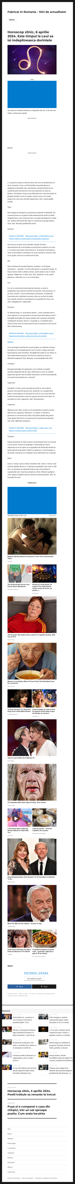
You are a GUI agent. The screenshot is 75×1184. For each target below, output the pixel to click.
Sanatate (11, 1162)
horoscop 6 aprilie (49, 993)
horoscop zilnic (23, 995)
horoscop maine (13, 995)
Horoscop (32, 993)
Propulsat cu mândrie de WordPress (46, 1178)
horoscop (40, 993)
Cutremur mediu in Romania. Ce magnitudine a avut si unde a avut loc (24, 1058)
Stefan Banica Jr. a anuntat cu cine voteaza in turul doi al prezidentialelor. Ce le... (23, 1019)
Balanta (10, 342)
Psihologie (12, 1143)
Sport (10, 1134)
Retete (10, 1158)
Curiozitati (12, 1148)
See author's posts (34, 979)
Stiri (9, 1129)
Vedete (10, 1139)
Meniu (12, 20)
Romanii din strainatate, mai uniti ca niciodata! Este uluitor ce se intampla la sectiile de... (24, 1045)
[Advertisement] (32, 94)
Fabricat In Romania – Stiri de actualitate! (37, 12)
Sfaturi (10, 1167)
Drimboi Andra (36, 973)
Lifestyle (11, 1153)
